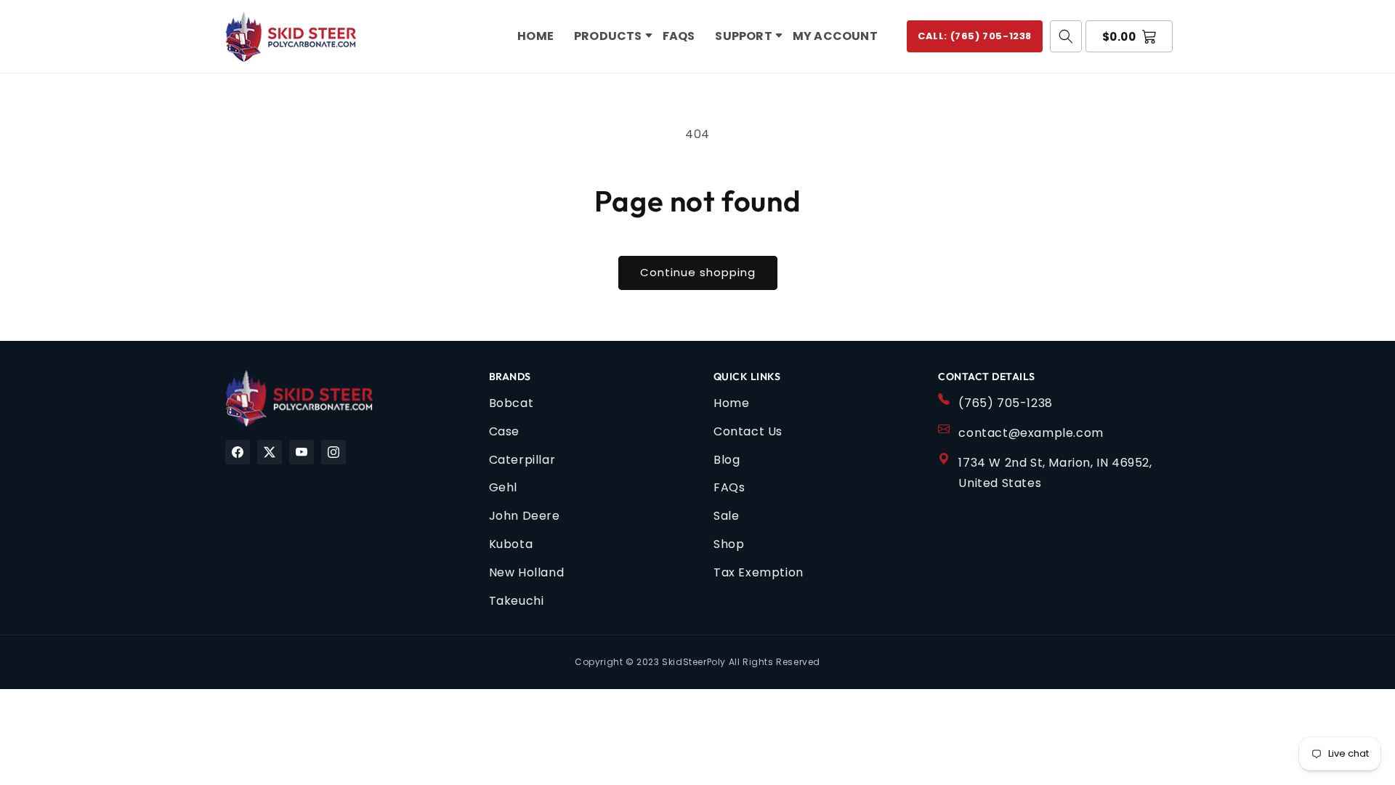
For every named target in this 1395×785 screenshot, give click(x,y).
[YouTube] (301, 452)
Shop (728, 544)
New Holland (527, 572)
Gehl (503, 487)
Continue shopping (698, 272)
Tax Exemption (758, 572)
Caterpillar (522, 459)
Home (731, 403)
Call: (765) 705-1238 (975, 36)
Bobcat (511, 403)
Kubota (511, 544)
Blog (726, 459)
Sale (726, 515)
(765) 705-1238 (1005, 403)
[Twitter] (269, 452)
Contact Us (748, 431)
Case (504, 431)
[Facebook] (237, 452)
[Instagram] (333, 452)
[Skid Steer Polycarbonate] (299, 398)
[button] (608, 36)
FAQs (729, 487)
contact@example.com (1030, 432)
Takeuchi (516, 600)
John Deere (524, 515)
